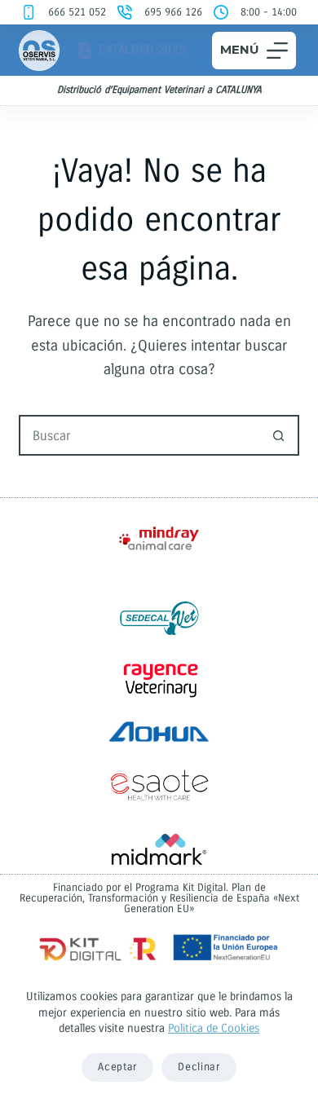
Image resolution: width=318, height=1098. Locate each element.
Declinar (199, 1067)
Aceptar (117, 1067)
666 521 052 (77, 12)
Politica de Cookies (213, 1028)
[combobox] (139, 435)
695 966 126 (173, 12)
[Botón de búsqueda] (279, 435)
